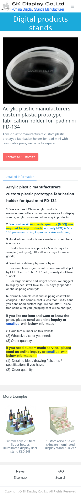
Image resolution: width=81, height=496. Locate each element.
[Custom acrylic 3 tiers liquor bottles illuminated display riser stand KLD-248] (20, 420)
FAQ (61, 471)
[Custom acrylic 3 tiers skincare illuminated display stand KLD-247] (60, 420)
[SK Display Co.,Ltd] (32, 6)
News (20, 471)
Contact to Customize (20, 157)
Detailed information (19, 177)
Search (60, 477)
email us (12, 323)
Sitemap (20, 477)
